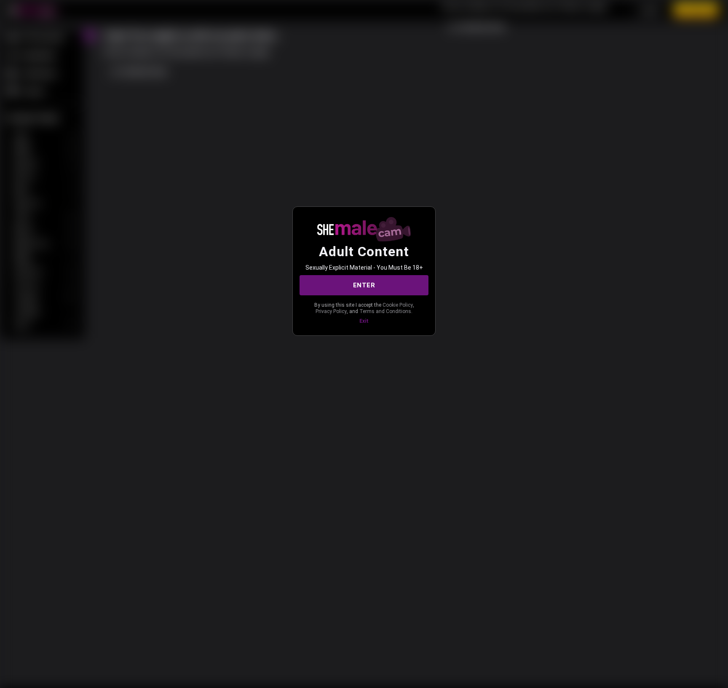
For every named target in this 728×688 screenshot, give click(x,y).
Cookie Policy (398, 305)
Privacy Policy (331, 311)
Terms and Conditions (385, 311)
